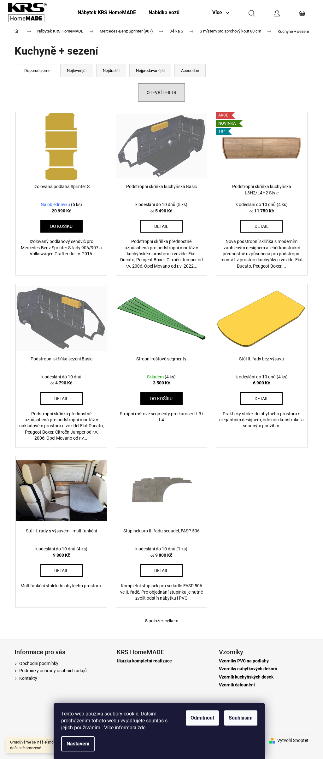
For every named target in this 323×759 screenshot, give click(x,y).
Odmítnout (202, 718)
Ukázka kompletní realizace (144, 661)
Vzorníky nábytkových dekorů (248, 669)
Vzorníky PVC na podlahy (244, 661)
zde (141, 728)
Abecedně (190, 70)
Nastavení (78, 744)
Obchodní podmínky (38, 663)
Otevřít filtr (161, 92)
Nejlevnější (76, 70)
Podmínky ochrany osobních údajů (53, 670)
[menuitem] (106, 12)
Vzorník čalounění (237, 685)
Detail (161, 226)
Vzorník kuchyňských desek (246, 677)
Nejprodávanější (150, 70)
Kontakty (28, 678)
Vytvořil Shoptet (292, 740)
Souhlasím (241, 718)
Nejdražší (111, 70)
